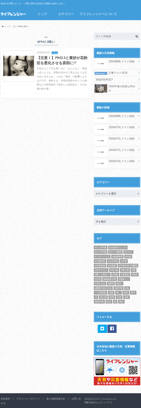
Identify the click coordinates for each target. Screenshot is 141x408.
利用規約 (5, 398)
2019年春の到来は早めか (122, 88)
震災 (121, 301)
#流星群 (125, 274)
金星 (126, 297)
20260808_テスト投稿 (121, 61)
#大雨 (124, 261)
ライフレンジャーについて (98, 14)
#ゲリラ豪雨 (115, 252)
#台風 (128, 256)
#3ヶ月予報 (100, 252)
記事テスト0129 (118, 72)
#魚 (127, 288)
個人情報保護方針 (55, 398)
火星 (119, 297)
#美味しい (124, 279)
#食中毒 (118, 288)
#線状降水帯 (110, 279)
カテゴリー (66, 14)
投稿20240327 (104, 79)
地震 (111, 292)
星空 (133, 292)
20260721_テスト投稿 (121, 149)
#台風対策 (100, 261)
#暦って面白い (102, 274)
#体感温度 (117, 256)
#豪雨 (111, 283)
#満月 (135, 274)
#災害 (98, 279)
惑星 (126, 292)
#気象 (115, 274)
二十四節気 (100, 292)
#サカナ (128, 252)
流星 (112, 297)
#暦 (133, 270)
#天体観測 (100, 265)
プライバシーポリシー (28, 398)
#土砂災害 (113, 261)
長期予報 (99, 301)
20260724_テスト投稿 (121, 127)
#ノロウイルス (102, 256)
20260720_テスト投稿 (121, 161)
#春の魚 (125, 270)
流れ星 (103, 297)
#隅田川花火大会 (103, 288)
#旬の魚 (114, 270)
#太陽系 (112, 265)
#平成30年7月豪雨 (128, 265)
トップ (42, 14)
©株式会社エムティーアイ (98, 402)
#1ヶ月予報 (100, 247)
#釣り (119, 283)
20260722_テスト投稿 (121, 138)
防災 (109, 301)
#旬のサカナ (101, 270)
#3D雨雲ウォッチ (117, 247)
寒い (118, 292)
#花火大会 (100, 283)
